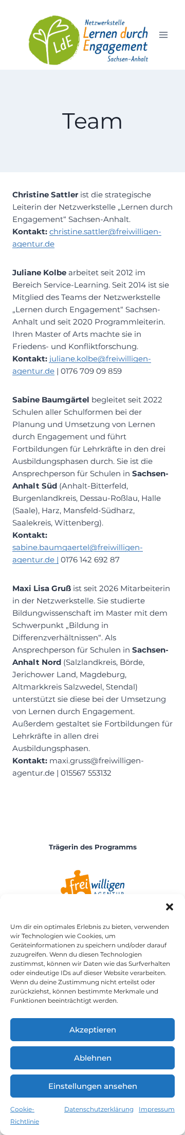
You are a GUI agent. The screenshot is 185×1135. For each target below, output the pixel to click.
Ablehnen (93, 1058)
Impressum (157, 1109)
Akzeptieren (92, 1030)
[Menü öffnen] (163, 35)
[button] (169, 907)
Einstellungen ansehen (92, 1086)
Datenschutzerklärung (99, 1109)
